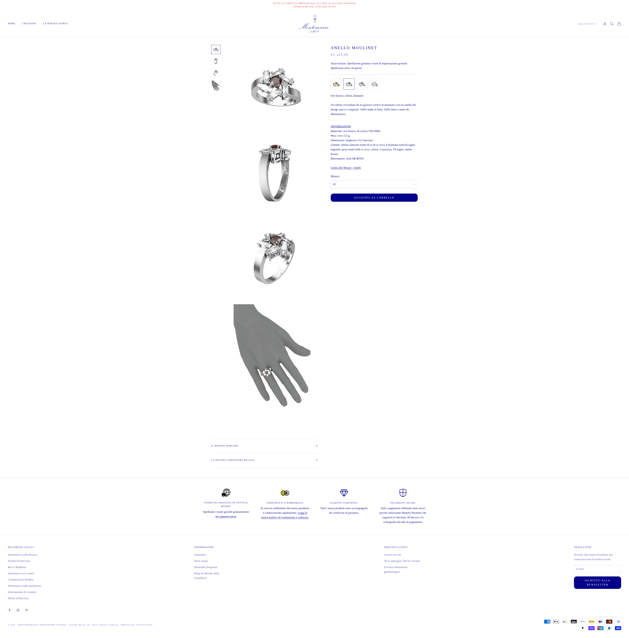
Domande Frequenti (205, 567)
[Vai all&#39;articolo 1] (215, 49)
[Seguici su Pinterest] (26, 610)
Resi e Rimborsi (17, 567)
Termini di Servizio (19, 561)
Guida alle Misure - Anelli (346, 167)
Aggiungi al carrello (374, 197)
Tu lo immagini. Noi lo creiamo (402, 561)
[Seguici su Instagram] (18, 610)
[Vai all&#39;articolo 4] (215, 86)
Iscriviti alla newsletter (597, 582)
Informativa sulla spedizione (24, 585)
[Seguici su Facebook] (9, 610)
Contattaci (200, 554)
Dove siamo (201, 561)
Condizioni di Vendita (20, 579)
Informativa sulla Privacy (22, 554)
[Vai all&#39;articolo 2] (215, 61)
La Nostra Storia (55, 23)
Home (11, 23)
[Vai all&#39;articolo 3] (215, 73)
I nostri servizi (392, 554)
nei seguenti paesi (225, 516)
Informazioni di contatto (22, 592)
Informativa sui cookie (21, 573)
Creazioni (29, 23)
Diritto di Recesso (18, 598)
